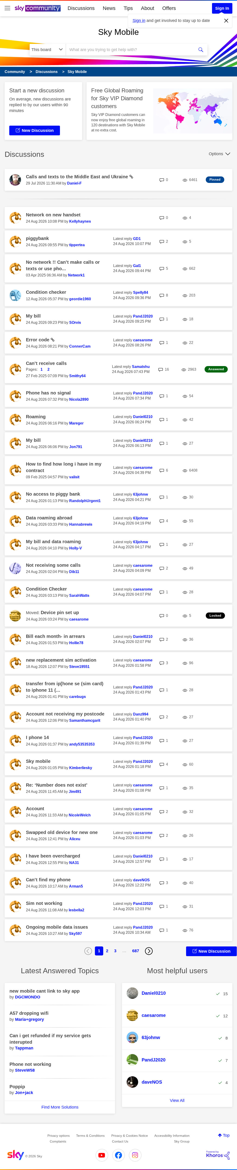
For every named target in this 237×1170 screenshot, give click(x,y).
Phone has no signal (48, 392)
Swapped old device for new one (62, 832)
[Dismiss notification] (226, 20)
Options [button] (216, 154)
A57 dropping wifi (29, 1013)
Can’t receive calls (46, 363)
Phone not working (30, 1064)
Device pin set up (60, 612)
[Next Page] (148, 951)
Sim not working (44, 903)
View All (177, 1100)
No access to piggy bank (53, 494)
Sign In (222, 8)
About (147, 8)
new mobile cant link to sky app (44, 991)
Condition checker (46, 292)
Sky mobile (38, 761)
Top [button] (226, 1135)
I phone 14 (37, 737)
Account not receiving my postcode (65, 713)
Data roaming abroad (49, 517)
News (109, 8)
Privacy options (58, 1135)
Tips (128, 8)
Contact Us (120, 1141)
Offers (169, 8)
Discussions (81, 8)
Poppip (17, 1086)
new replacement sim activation (61, 660)
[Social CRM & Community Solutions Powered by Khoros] (218, 1155)
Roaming (36, 416)
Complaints (58, 1141)
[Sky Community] (38, 8)
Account (35, 808)
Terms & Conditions (90, 1135)
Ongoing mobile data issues (57, 927)
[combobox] (129, 49)
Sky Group (182, 1141)
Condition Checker (46, 588)
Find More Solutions (59, 1107)
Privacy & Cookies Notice (129, 1135)
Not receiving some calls (53, 565)
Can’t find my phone (48, 879)
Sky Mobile (118, 32)
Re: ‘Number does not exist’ (56, 785)
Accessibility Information (172, 1135)
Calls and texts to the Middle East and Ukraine (77, 176)
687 (135, 951)
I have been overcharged (53, 855)
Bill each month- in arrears (55, 636)
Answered (216, 369)
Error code (38, 339)
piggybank (37, 238)
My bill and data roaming (53, 541)
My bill (33, 315)
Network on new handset (53, 214)
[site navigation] (7, 8)
